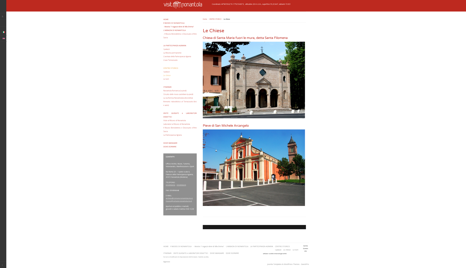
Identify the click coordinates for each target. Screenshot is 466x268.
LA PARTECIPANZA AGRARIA (174, 45)
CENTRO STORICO (215, 19)
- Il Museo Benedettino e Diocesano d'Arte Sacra (180, 36)
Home (205, 19)
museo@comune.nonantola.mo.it (179, 201)
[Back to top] (3, 265)
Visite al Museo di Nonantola (174, 120)
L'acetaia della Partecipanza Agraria (177, 56)
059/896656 (170, 185)
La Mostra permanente (172, 53)
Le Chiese (213, 31)
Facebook (3, 23)
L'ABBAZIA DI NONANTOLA (174, 30)
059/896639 (181, 185)
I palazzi (166, 49)
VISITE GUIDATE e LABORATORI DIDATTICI (180, 115)
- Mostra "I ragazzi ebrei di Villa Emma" (178, 26)
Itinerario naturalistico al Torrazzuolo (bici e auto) (180, 103)
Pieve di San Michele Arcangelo (226, 126)
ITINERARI (167, 87)
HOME (165, 19)
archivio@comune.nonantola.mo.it (179, 198)
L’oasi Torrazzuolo (170, 60)
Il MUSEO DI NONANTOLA (173, 23)
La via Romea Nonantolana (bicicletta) (178, 98)
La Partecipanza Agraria (172, 135)
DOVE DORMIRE (169, 146)
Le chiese (167, 75)
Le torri (166, 79)
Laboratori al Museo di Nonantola (176, 124)
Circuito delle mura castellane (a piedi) (178, 94)
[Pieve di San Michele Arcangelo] (254, 167)
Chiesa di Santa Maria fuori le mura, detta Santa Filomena (245, 38)
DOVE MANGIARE (170, 143)
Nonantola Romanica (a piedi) (174, 90)
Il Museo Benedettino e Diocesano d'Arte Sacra (180, 129)
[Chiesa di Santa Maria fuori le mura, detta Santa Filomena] (254, 80)
